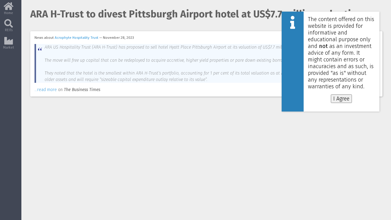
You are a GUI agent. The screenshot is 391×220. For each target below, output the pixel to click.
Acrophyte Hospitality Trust (76, 37)
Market (8, 47)
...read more (46, 89)
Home (8, 13)
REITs (9, 30)
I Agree (341, 98)
